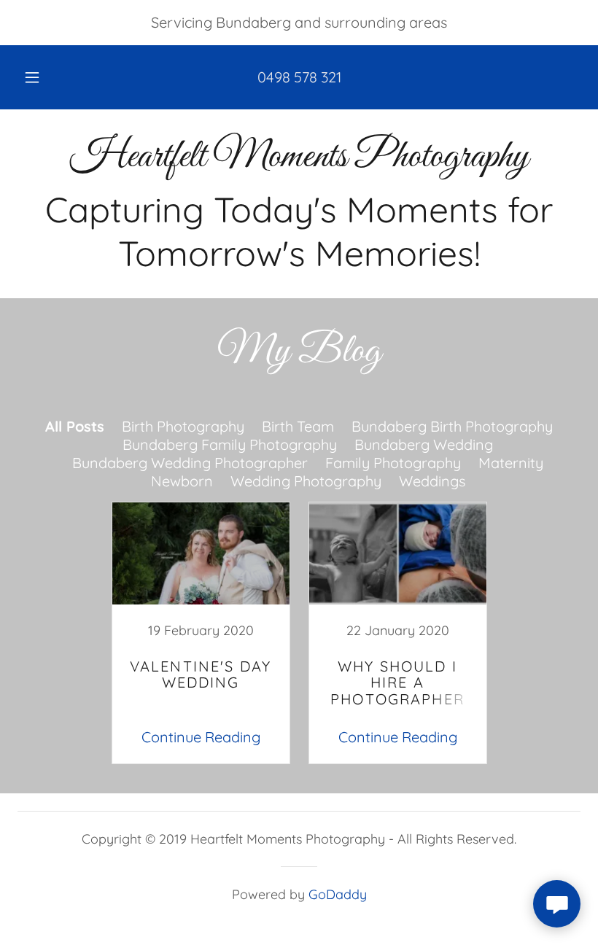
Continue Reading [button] (200, 737)
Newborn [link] (182, 481)
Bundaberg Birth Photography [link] (452, 426)
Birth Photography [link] (183, 426)
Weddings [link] (432, 481)
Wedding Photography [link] (305, 481)
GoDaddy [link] (337, 894)
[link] (299, 161)
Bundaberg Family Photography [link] (230, 444)
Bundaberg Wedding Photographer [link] (190, 463)
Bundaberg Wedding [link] (423, 444)
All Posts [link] (74, 426)
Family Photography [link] (393, 463)
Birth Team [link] (298, 426)
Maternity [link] (510, 463)
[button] (42, 77)
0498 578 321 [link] (299, 77)
